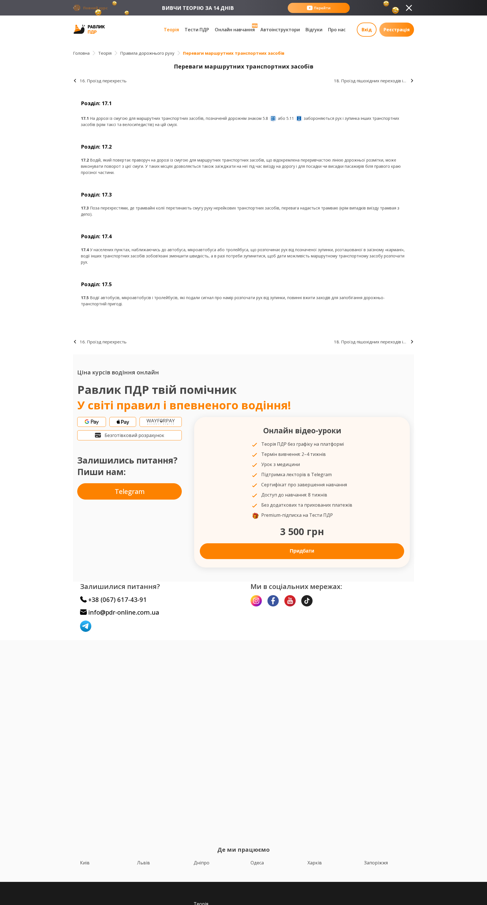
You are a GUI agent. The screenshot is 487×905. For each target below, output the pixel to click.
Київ (85, 863)
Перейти (322, 7)
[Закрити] (409, 8)
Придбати (302, 551)
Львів (143, 863)
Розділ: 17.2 (96, 146)
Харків (314, 863)
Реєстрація (397, 30)
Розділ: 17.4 (96, 236)
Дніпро (201, 863)
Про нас (337, 30)
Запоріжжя (376, 863)
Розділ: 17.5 (96, 284)
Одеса (257, 863)
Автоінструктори (280, 30)
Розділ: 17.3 (96, 194)
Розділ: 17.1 (96, 103)
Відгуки (314, 30)
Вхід (367, 30)
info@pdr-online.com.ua (123, 612)
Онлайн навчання (235, 30)
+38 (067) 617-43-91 (117, 599)
